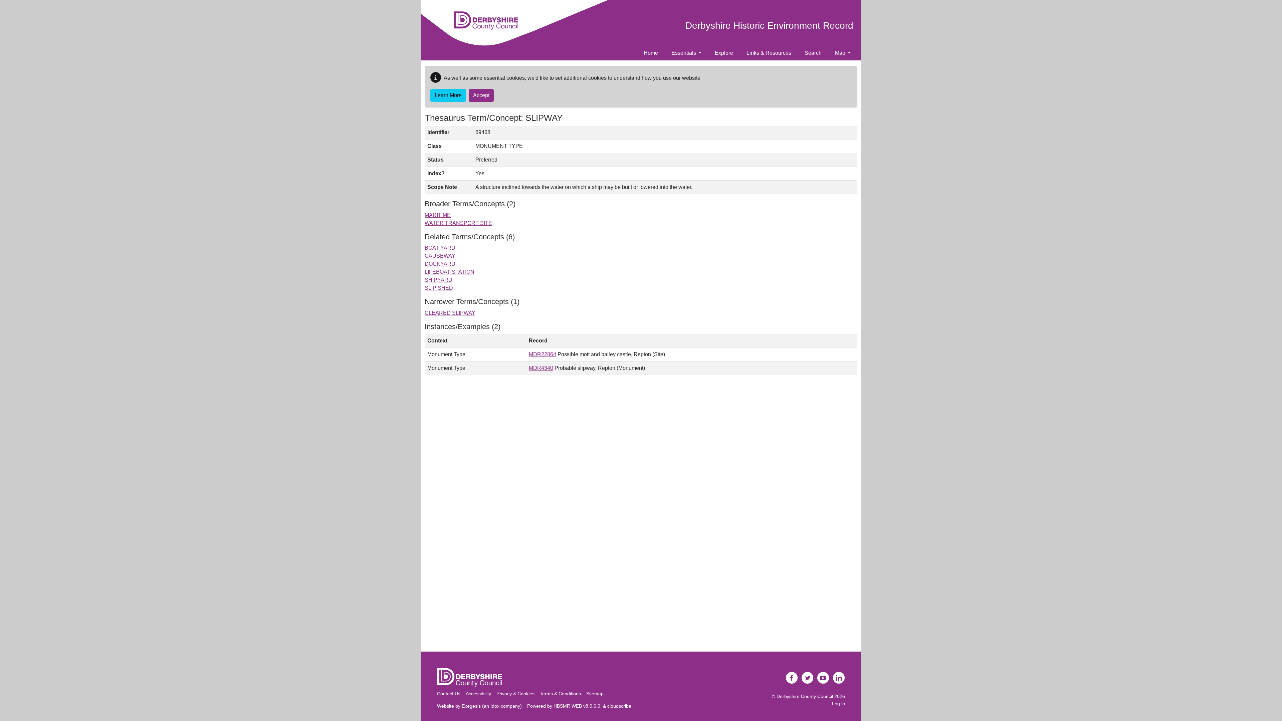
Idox (494, 706)
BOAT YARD (440, 248)
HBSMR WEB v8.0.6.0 (578, 706)
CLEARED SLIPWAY (450, 313)
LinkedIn (839, 678)
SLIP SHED (439, 288)
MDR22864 (542, 354)
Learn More (448, 95)
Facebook (792, 678)
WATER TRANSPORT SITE (458, 223)
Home (651, 53)
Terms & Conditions (560, 693)
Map (841, 53)
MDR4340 (541, 368)
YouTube (823, 678)
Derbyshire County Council (805, 696)
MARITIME (438, 215)
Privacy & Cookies (515, 693)
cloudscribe (619, 706)
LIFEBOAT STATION (449, 272)
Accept (481, 95)
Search (813, 53)
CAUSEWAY (440, 256)
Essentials (684, 53)
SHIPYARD (438, 280)
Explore (724, 53)
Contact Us (448, 693)
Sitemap (595, 693)
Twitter (808, 678)
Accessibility (478, 693)
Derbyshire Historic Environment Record (769, 25)
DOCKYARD (440, 264)
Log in (838, 703)
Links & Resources (768, 53)
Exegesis (471, 706)
